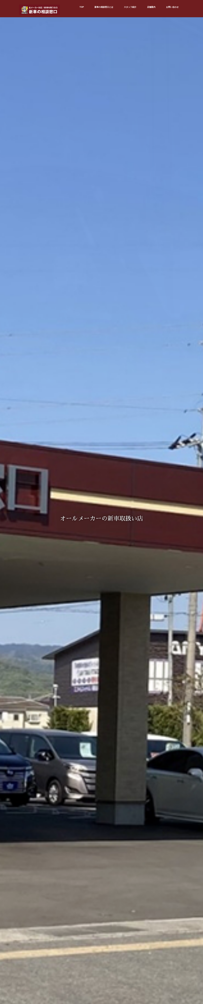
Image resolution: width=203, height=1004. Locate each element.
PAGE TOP (195, 971)
